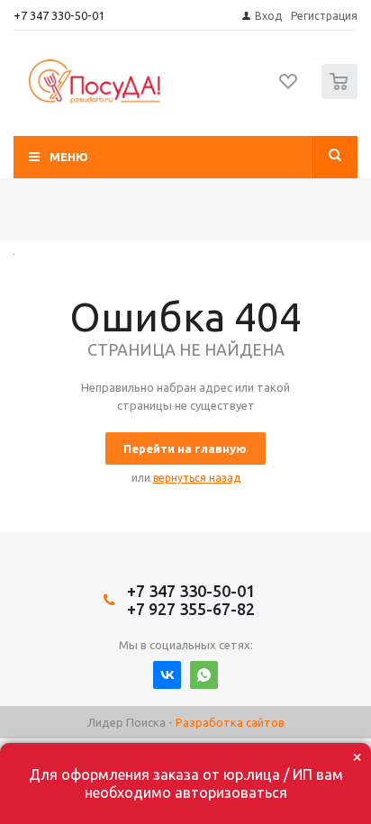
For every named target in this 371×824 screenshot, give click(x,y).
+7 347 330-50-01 (59, 15)
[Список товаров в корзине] (341, 95)
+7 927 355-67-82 (191, 609)
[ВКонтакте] (167, 675)
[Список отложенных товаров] (289, 87)
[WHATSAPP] (204, 675)
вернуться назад (196, 478)
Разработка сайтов (230, 722)
